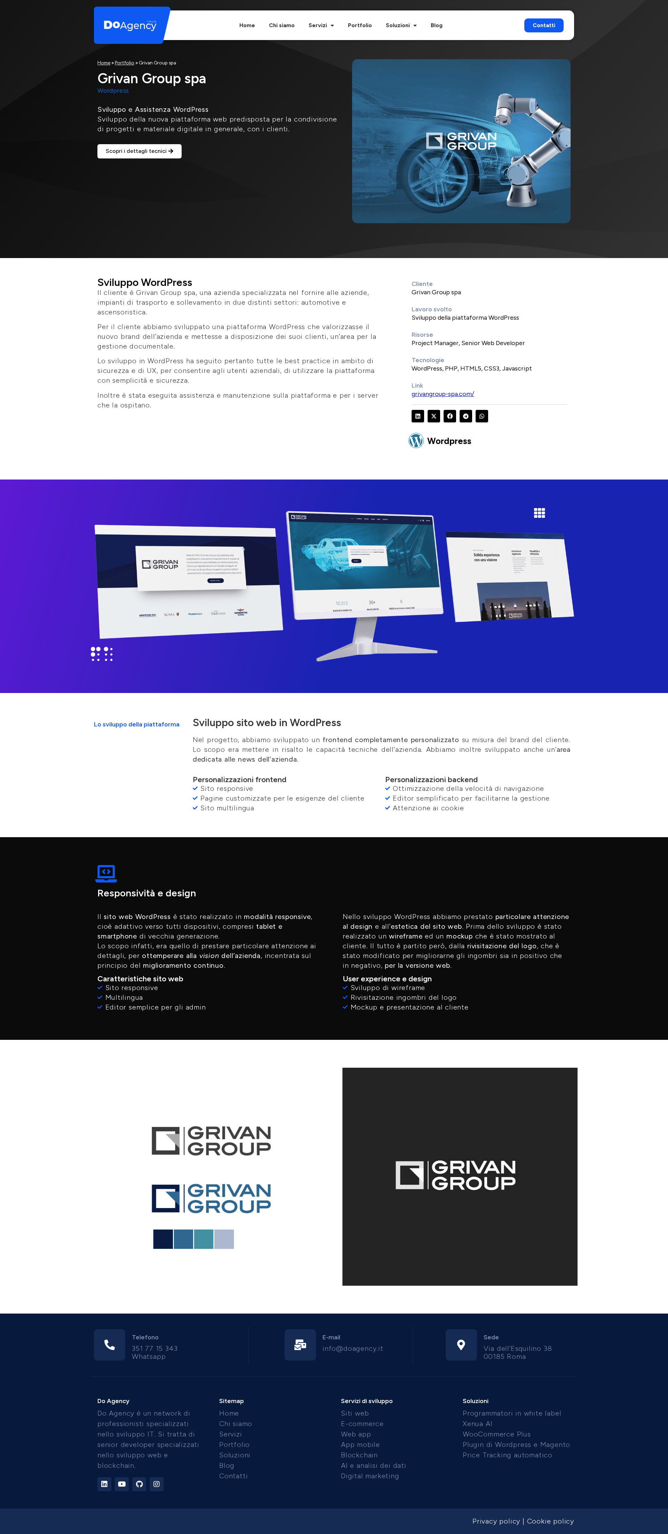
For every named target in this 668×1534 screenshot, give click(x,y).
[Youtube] (122, 1484)
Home (247, 25)
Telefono (145, 1337)
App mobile (360, 1444)
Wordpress (449, 441)
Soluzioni (398, 25)
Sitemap (231, 1401)
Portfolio (360, 25)
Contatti (233, 1476)
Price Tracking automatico (507, 1455)
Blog (437, 25)
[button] (418, 416)
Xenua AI (477, 1423)
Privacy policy (496, 1521)
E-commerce (362, 1423)
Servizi (318, 25)
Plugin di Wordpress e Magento (516, 1444)
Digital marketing (370, 1476)
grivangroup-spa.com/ (443, 394)
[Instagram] (157, 1484)
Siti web (355, 1413)
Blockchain (359, 1455)
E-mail (331, 1337)
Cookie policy (550, 1521)
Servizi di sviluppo (367, 1401)
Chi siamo (282, 25)
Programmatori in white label (512, 1413)
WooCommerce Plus (497, 1434)
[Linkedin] (104, 1484)
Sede (491, 1337)
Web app (356, 1434)
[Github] (139, 1484)
